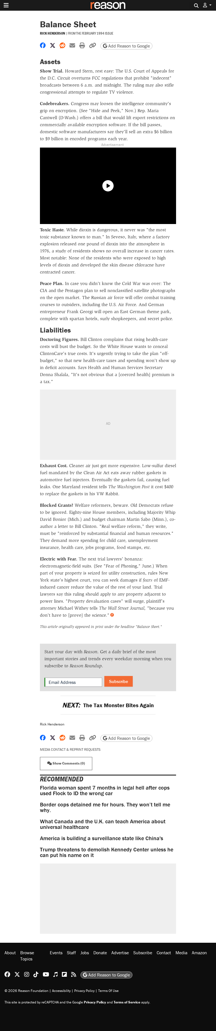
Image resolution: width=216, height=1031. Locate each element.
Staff (71, 952)
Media (181, 952)
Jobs (84, 952)
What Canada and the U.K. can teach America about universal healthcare (102, 824)
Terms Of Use (108, 990)
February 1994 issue (97, 33)
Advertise (120, 952)
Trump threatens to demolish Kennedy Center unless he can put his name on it (106, 852)
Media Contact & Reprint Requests (70, 749)
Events (56, 952)
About (10, 952)
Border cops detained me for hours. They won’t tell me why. (105, 807)
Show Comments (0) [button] (68, 763)
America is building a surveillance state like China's (101, 838)
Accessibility (61, 990)
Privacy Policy (84, 990)
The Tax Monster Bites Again (108, 705)
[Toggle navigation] (6, 5)
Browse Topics (27, 956)
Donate (100, 952)
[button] (207, 5)
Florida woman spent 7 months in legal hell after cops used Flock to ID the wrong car (105, 790)
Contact (164, 952)
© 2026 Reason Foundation (26, 990)
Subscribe (118, 681)
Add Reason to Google (128, 46)
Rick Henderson (52, 33)
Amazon (199, 952)
